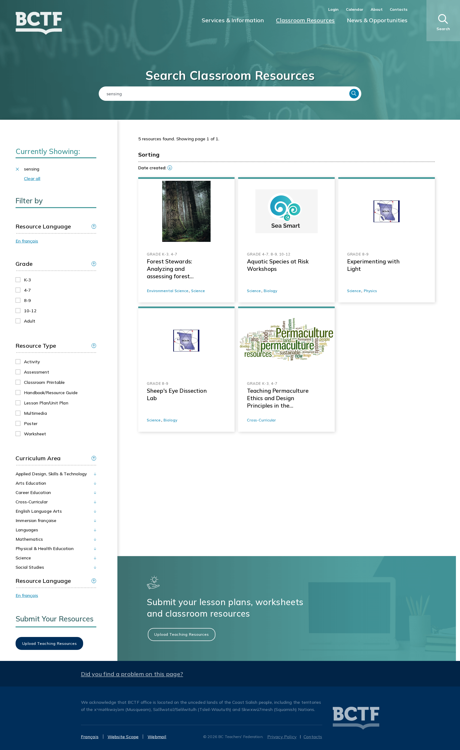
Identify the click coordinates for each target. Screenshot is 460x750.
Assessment (36, 372)
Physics (370, 291)
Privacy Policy (282, 736)
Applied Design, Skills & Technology (51, 474)
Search (354, 93)
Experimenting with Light (373, 265)
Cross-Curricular (32, 502)
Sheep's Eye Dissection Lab (177, 394)
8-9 (27, 300)
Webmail (157, 736)
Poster (30, 423)
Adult (29, 321)
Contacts (399, 9)
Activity (32, 361)
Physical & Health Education (45, 548)
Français (89, 736)
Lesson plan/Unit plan (46, 403)
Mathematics (29, 539)
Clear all (32, 178)
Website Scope (123, 736)
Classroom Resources (305, 20)
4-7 (27, 290)
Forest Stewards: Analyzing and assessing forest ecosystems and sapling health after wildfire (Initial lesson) (178, 269)
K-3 (27, 280)
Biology (270, 291)
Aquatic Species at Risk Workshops (278, 265)
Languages (27, 530)
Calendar (354, 9)
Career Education (33, 492)
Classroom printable (44, 382)
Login (333, 9)
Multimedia (35, 413)
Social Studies (30, 567)
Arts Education (31, 483)
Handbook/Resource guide (51, 392)
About (377, 9)
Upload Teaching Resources (181, 634)
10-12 (30, 310)
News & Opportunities (377, 20)
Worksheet (35, 434)
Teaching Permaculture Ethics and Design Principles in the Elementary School (278, 398)
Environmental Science (168, 291)
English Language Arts (39, 511)
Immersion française (36, 520)
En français (27, 241)
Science (23, 558)
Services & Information (233, 20)
